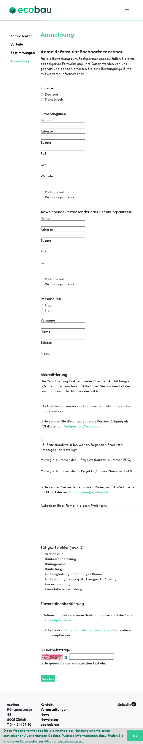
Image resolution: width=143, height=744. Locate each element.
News (45, 714)
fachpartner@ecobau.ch (83, 426)
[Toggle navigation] (128, 10)
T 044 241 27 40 (19, 724)
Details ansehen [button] (71, 740)
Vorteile (16, 43)
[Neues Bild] (66, 657)
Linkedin (124, 704)
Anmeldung (19, 60)
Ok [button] (135, 736)
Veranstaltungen (54, 709)
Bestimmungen (22, 52)
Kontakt (47, 704)
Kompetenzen (21, 35)
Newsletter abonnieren (50, 722)
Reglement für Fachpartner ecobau (91, 629)
